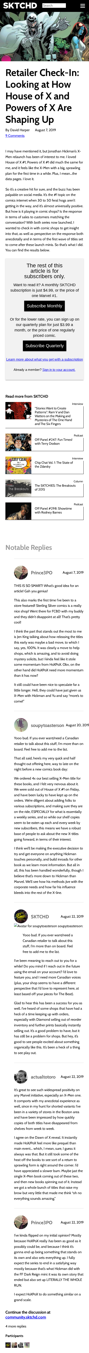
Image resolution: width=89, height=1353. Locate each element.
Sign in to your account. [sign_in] (58, 369)
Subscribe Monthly (44, 306)
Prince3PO (41, 572)
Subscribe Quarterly (44, 345)
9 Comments (15, 136)
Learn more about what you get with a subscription (44, 359)
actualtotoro (43, 1077)
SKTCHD (40, 916)
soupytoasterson (47, 725)
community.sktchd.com (25, 1317)
